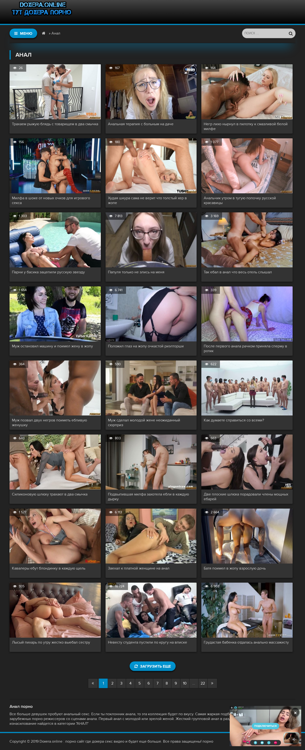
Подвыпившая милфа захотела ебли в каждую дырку (148, 496)
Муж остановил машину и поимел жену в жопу (52, 346)
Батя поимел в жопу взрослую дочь (235, 568)
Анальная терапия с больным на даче (140, 124)
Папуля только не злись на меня (136, 272)
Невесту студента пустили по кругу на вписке (147, 642)
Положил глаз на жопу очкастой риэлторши (146, 346)
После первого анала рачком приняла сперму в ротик (245, 348)
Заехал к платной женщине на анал (138, 568)
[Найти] (290, 33)
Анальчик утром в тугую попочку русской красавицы (240, 200)
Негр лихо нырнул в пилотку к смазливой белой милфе (246, 126)
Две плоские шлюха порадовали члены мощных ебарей (246, 496)
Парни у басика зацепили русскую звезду (48, 272)
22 (203, 683)
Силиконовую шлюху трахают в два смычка (49, 494)
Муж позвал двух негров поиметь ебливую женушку (49, 422)
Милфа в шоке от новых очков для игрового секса (51, 200)
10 (185, 683)
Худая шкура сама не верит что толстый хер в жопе (147, 200)
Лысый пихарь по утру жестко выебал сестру (51, 642)
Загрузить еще (155, 666)
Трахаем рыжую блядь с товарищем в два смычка (55, 124)
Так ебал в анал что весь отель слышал (238, 272)
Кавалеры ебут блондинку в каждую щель (48, 568)
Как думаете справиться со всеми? (234, 420)
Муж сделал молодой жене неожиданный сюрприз (144, 422)
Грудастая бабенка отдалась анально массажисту (246, 642)
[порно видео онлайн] (42, 12)
